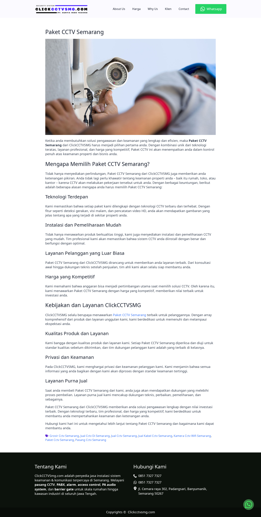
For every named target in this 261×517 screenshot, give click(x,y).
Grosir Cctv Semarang (64, 436)
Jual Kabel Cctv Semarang (155, 436)
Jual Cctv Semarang (124, 436)
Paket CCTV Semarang (129, 315)
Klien (168, 9)
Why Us (153, 9)
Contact (184, 9)
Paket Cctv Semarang (59, 440)
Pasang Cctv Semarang (90, 440)
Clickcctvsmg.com (141, 512)
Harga (136, 9)
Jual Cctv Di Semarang (95, 436)
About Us (119, 9)
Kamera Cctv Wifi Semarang (192, 436)
